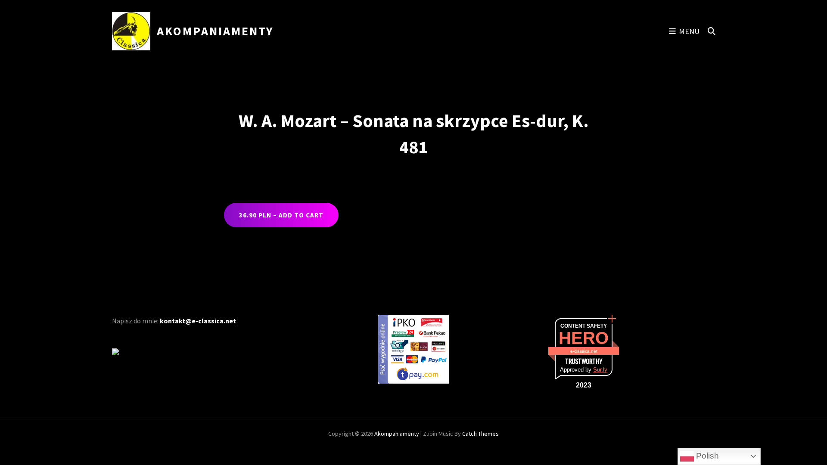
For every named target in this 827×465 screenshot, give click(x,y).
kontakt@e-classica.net (198, 320)
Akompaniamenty (215, 31)
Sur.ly (600, 369)
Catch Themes (480, 433)
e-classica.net (583, 351)
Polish (706, 455)
